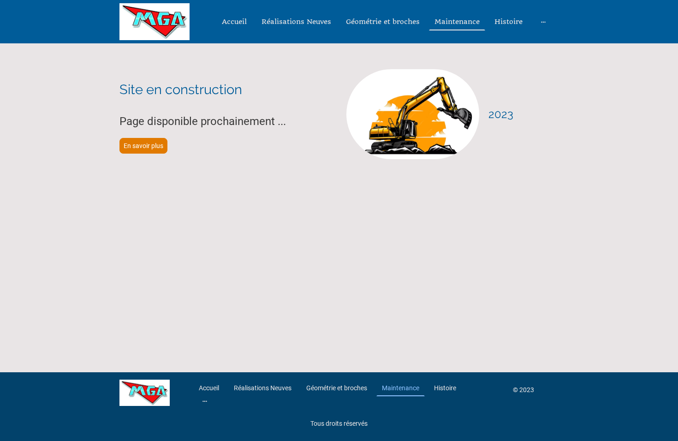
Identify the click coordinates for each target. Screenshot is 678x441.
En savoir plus (143, 145)
